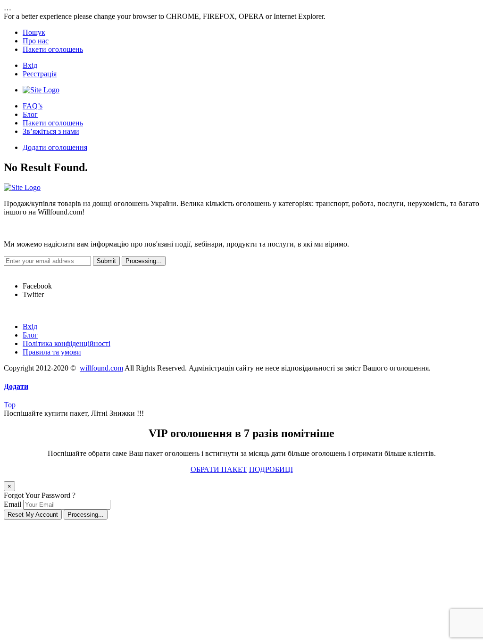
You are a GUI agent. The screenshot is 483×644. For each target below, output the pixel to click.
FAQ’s (32, 106)
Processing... (85, 514)
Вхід (30, 65)
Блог (30, 114)
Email (12, 504)
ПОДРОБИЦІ (271, 469)
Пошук (34, 32)
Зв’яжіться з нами (51, 131)
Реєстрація (40, 74)
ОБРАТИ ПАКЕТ (219, 469)
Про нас (36, 41)
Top (10, 405)
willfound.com (101, 368)
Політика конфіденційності (66, 343)
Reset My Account (33, 514)
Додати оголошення (55, 147)
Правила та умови (52, 352)
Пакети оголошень (53, 49)
